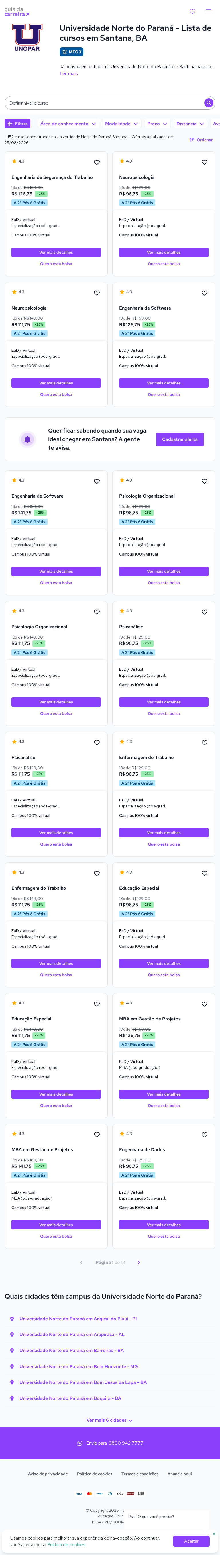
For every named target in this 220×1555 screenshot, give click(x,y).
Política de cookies (94, 1473)
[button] (110, 103)
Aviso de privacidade (48, 1473)
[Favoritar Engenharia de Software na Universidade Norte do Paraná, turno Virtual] (205, 293)
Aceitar (191, 1541)
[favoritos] (192, 11)
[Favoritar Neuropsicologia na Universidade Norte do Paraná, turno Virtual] (205, 162)
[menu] (208, 11)
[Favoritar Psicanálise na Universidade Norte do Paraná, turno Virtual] (205, 612)
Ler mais (69, 74)
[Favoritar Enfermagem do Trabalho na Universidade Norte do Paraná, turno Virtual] (205, 743)
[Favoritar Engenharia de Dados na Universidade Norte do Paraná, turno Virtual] (205, 1135)
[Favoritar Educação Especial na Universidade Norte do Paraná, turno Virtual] (205, 873)
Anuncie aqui (180, 1473)
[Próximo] (138, 1262)
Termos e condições (139, 1473)
